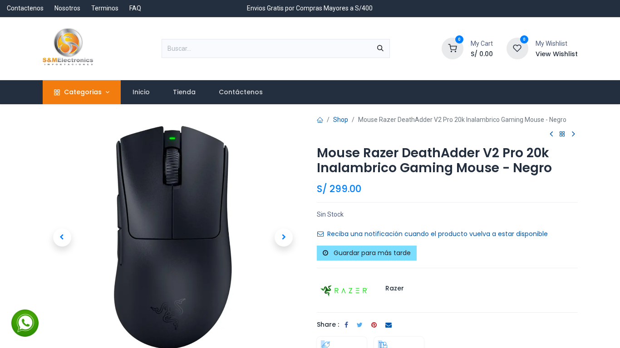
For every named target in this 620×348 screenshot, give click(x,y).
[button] (62, 237)
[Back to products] (562, 134)
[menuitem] (141, 92)
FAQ (135, 8)
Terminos (104, 8)
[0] (452, 48)
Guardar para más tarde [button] (371, 252)
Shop (340, 119)
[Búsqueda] (380, 48)
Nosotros (67, 8)
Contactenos (25, 8)
